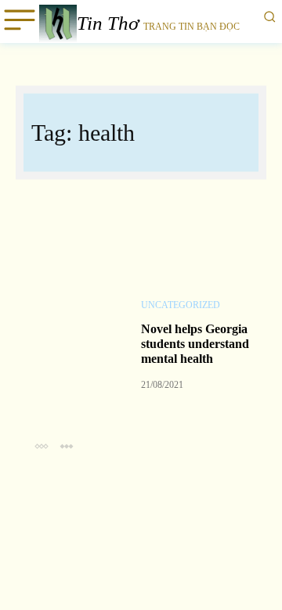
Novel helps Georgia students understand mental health (195, 343)
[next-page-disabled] (66, 445)
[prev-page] (41, 445)
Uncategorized (180, 305)
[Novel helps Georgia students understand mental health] (78, 332)
